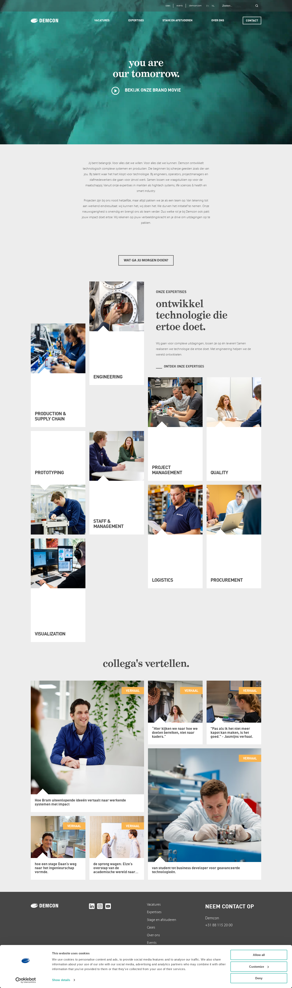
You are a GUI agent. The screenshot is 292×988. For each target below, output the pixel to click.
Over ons (153, 935)
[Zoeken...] (256, 5)
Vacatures (154, 904)
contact (252, 20)
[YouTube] (108, 906)
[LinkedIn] (92, 906)
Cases (151, 927)
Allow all (259, 955)
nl (213, 6)
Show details (61, 980)
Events (152, 943)
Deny (258, 978)
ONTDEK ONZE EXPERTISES (184, 366)
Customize (256, 966)
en (207, 6)
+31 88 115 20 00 (219, 925)
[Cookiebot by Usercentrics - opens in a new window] (25, 980)
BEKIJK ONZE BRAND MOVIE (152, 90)
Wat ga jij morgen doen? (146, 260)
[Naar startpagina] (59, 905)
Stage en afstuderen (161, 920)
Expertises (154, 912)
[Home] (50, 20)
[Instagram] (100, 906)
